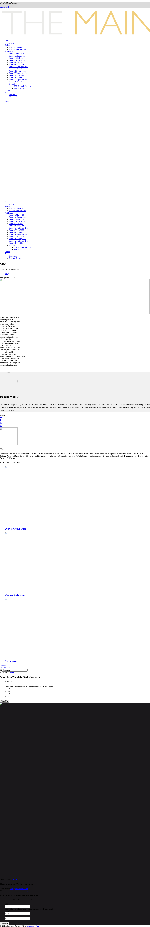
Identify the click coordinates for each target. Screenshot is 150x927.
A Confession (11, 661)
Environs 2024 (19, 88)
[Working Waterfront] (34, 590)
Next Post (3, 665)
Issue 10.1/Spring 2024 (17, 60)
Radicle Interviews (16, 47)
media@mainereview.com (32, 891)
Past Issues (9, 52)
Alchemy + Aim (33, 926)
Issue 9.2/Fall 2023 (16, 62)
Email (7, 694)
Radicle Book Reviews (17, 49)
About (7, 93)
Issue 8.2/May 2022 (16, 69)
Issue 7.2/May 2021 (16, 75)
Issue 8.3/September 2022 (18, 67)
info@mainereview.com (19, 889)
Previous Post (5, 668)
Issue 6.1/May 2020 (16, 82)
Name (7, 689)
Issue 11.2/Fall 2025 (16, 54)
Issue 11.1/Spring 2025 (17, 56)
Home (7, 41)
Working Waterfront (14, 595)
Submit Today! (5, 7)
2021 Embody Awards (22, 86)
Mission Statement (16, 97)
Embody (12, 84)
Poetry (7, 274)
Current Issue (10, 43)
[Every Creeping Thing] (34, 524)
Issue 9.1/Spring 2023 (17, 64)
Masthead (13, 95)
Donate (7, 90)
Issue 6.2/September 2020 (18, 80)
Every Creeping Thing (15, 529)
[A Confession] (34, 656)
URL (7, 904)
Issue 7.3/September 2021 (18, 73)
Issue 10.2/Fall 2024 (16, 58)
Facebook (8, 682)
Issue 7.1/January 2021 (17, 77)
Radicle (7, 45)
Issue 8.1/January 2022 (17, 71)
